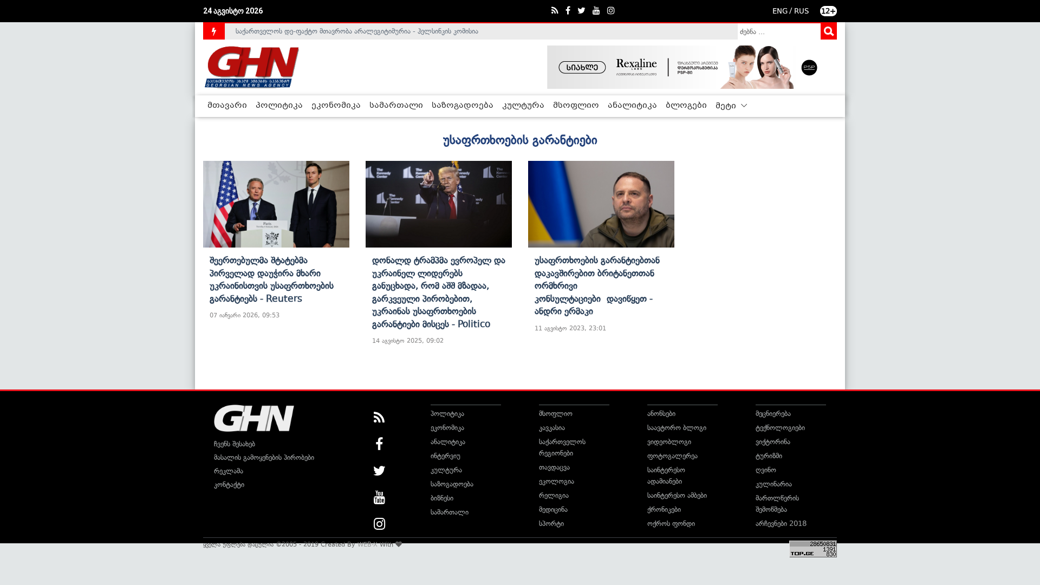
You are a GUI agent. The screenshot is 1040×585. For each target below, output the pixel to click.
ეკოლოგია (556, 481)
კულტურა (523, 106)
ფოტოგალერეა (672, 456)
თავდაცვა (554, 467)
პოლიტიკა (279, 106)
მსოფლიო (576, 106)
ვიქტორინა (773, 442)
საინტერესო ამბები (677, 495)
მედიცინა (553, 509)
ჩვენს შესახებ (234, 444)
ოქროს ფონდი (671, 523)
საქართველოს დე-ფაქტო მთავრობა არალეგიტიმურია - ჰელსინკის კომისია (357, 31)
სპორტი (551, 523)
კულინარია (774, 484)
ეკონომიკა (336, 106)
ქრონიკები (664, 509)
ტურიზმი (769, 456)
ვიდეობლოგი (669, 442)
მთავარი (227, 106)
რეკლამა (228, 471)
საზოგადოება (462, 106)
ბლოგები (686, 106)
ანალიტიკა (632, 106)
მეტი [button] (727, 106)
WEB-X (368, 544)
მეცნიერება (773, 414)
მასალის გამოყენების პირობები (264, 457)
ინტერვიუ (445, 456)
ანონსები (661, 414)
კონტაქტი (229, 484)
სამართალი (396, 106)
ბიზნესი (442, 498)
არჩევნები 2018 (781, 523)
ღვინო (766, 470)
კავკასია (552, 428)
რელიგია (554, 495)
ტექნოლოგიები (780, 428)
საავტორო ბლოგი (676, 428)
